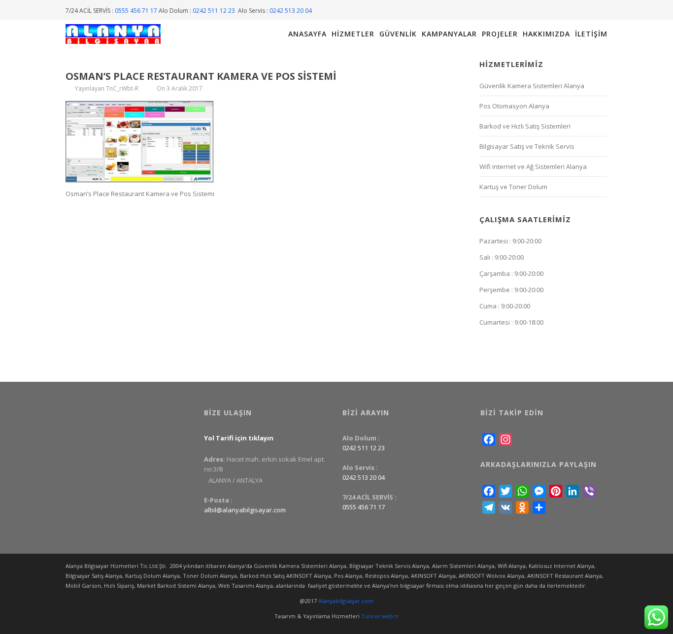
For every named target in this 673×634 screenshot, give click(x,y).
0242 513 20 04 (290, 10)
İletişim (591, 34)
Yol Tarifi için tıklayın (238, 438)
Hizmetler (353, 34)
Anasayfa (307, 34)
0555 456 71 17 (136, 10)
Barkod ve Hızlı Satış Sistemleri (525, 126)
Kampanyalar (449, 34)
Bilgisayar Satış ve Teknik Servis (526, 146)
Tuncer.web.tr (380, 616)
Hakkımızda (546, 34)
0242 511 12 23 (214, 10)
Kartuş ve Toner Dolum (513, 186)
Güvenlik (398, 34)
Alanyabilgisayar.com (345, 600)
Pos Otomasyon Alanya (514, 105)
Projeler (500, 34)
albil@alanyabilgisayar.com (245, 509)
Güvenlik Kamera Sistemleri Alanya (531, 85)
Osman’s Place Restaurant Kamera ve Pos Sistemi (201, 76)
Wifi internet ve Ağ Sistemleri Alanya (533, 166)
